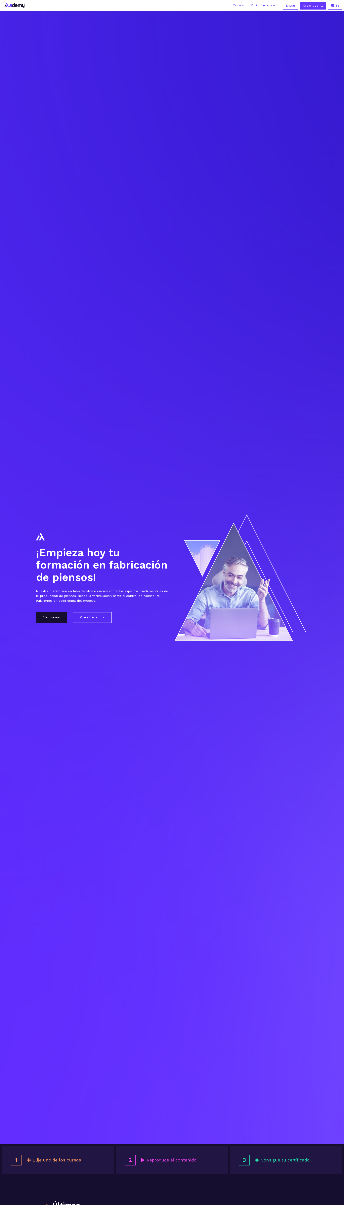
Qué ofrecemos (263, 5)
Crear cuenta (313, 5)
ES (336, 5)
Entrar (290, 5)
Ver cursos (51, 617)
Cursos (238, 5)
